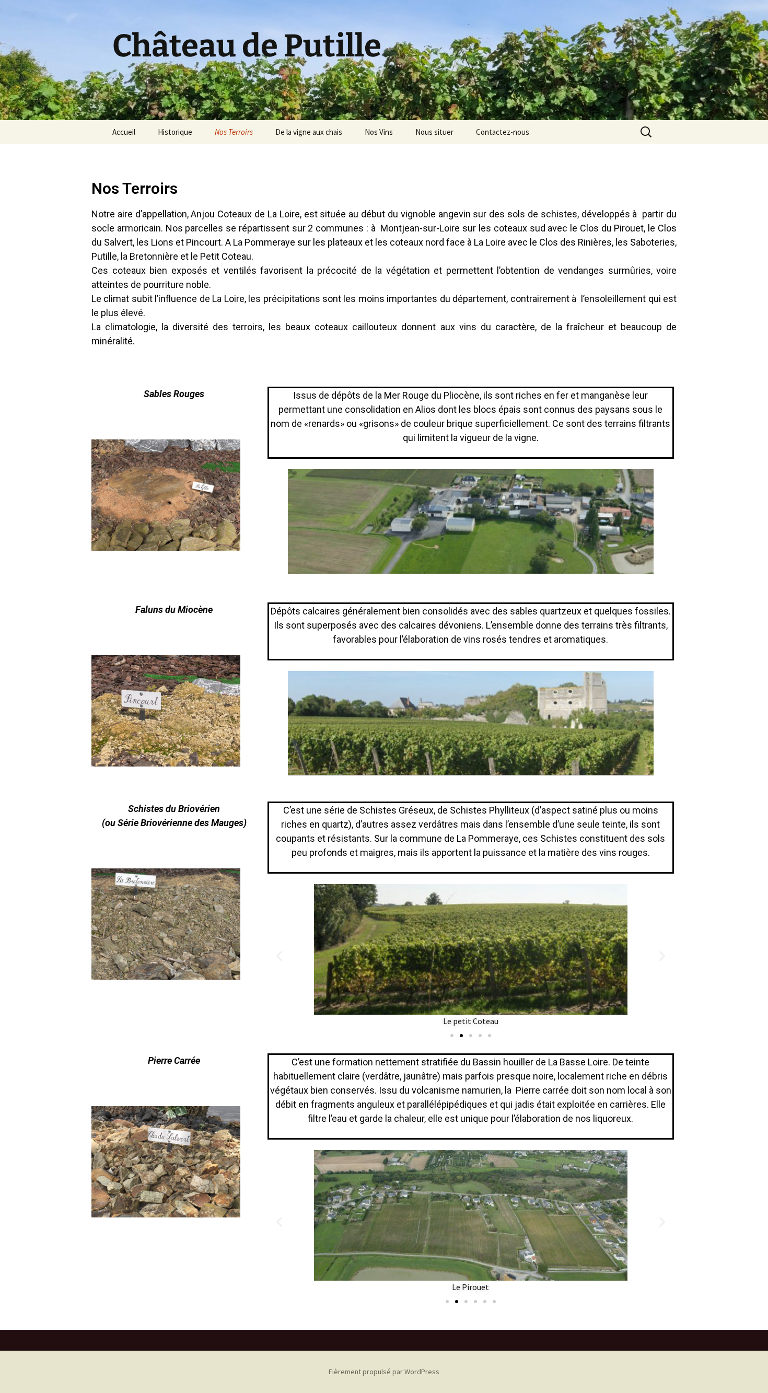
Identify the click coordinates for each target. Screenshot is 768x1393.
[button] (279, 955)
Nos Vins (379, 132)
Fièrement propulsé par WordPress (384, 1371)
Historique (175, 132)
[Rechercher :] (647, 132)
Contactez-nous (502, 132)
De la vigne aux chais (308, 132)
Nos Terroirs (234, 132)
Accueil (123, 132)
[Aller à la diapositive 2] (461, 1035)
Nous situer (434, 132)
